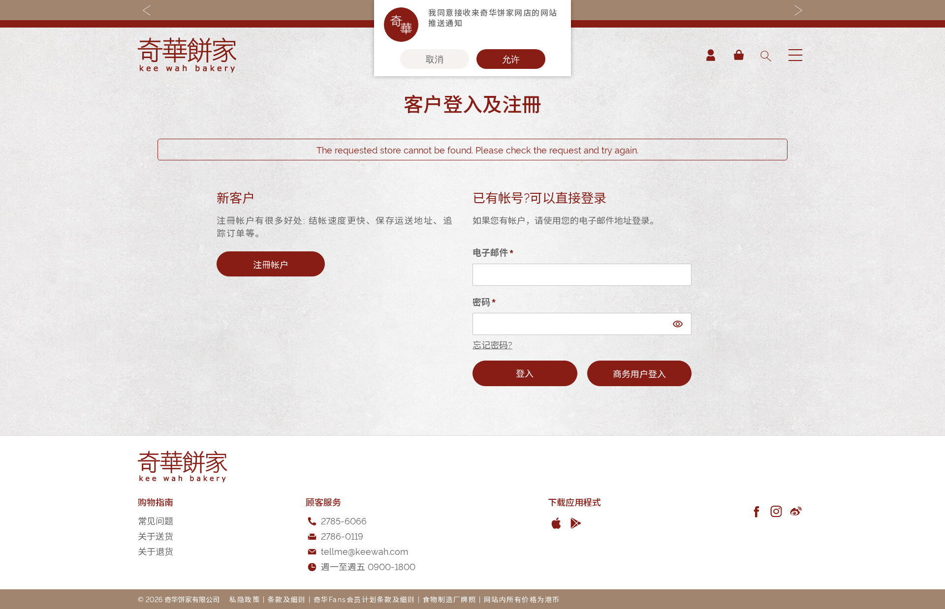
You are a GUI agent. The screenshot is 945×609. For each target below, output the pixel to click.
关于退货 (155, 551)
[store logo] (187, 55)
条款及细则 (287, 599)
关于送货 (155, 535)
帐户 (710, 55)
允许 (511, 59)
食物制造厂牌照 (449, 599)
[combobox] (765, 55)
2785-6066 (344, 520)
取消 (434, 59)
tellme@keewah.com (365, 551)
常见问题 (155, 520)
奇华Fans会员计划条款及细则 (364, 599)
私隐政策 (244, 599)
